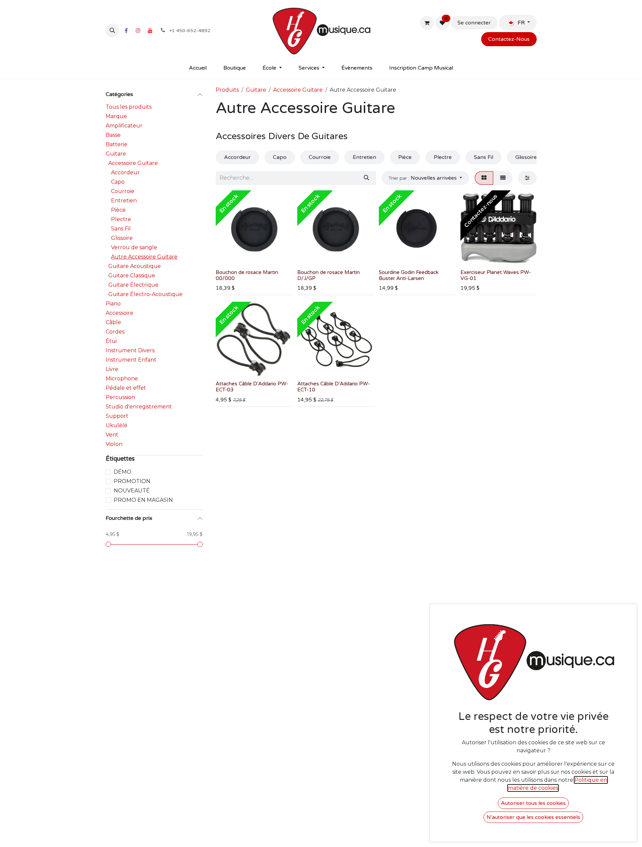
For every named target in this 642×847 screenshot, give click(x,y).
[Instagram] (138, 30)
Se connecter (474, 22)
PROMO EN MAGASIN (143, 500)
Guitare (116, 154)
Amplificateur (124, 125)
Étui (111, 341)
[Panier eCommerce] (427, 23)
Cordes (115, 331)
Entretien (124, 200)
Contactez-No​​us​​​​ (509, 39)
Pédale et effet (126, 388)
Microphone (122, 378)
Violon (114, 444)
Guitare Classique (131, 275)
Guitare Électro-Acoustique (145, 294)
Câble (113, 322)
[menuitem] (198, 68)
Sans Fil (121, 228)
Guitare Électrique (133, 285)
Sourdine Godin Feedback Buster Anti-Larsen (409, 275)
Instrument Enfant (131, 360)
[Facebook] (126, 30)
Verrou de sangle (134, 247)
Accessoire (119, 313)
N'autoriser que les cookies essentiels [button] (533, 817)
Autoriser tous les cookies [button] (533, 803)
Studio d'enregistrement (139, 406)
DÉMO (122, 472)
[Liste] (503, 178)
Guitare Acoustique (134, 266)
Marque (116, 116)
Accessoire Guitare (133, 163)
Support (117, 416)
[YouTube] (150, 30)
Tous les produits (128, 107)
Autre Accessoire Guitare (144, 257)
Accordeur (125, 172)
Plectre (121, 219)
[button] (112, 30)
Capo (118, 182)
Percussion (120, 397)
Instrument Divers (130, 350)
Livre (112, 369)
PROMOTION (132, 481)
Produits (227, 90)
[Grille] (484, 178)
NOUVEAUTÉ (132, 490)
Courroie (122, 191)
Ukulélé (116, 425)
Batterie (116, 144)
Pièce (118, 210)
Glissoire (122, 238)
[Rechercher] (366, 178)
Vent (112, 435)
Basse (113, 135)
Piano (113, 303)
